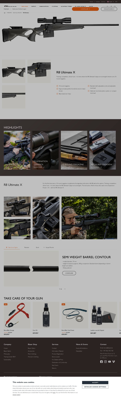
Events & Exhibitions (81, 348)
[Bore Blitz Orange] (17, 315)
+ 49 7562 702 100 (108, 351)
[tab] (12, 247)
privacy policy (16, 394)
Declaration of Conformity (59, 362)
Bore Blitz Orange (9, 330)
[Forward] (65, 289)
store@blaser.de (108, 348)
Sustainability (7, 359)
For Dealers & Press (57, 359)
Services (91, 1)
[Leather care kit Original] (104, 315)
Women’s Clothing (33, 357)
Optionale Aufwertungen (19, 9)
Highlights (6, 9)
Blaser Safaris (7, 351)
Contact (54, 348)
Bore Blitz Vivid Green (68, 330)
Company (98, 1)
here (54, 392)
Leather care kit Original (97, 330)
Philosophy (7, 354)
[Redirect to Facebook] (101, 362)
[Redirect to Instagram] (105, 362)
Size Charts (55, 365)
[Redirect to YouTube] (109, 362)
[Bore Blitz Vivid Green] (75, 315)
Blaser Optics (31, 348)
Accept (95, 382)
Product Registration (58, 354)
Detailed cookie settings (95, 387)
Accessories (31, 351)
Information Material (57, 351)
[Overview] (4, 13)
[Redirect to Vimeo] (113, 362)
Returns (54, 368)
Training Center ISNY (10, 357)
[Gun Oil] (46, 315)
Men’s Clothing (32, 354)
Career (6, 348)
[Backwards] (56, 289)
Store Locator (56, 357)
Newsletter (79, 351)
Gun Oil (35, 330)
